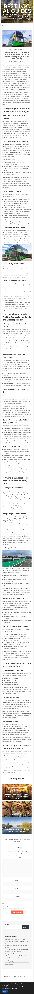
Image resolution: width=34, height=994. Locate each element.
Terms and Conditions (18, 976)
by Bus (9, 839)
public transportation (8, 94)
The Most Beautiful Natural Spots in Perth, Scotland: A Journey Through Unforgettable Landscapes (17, 952)
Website (17, 896)
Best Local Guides (17, 10)
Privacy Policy (7, 976)
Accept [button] (4, 991)
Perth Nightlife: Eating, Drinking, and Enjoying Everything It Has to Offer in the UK (16, 941)
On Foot (24, 839)
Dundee (18, 839)
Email (17, 888)
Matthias (16, 49)
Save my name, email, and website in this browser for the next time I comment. (15, 907)
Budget (10, 61)
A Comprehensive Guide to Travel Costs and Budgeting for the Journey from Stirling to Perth (16, 958)
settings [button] (15, 988)
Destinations (16, 61)
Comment (17, 858)
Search (7, 924)
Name (17, 880)
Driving (14, 839)
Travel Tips (22, 61)
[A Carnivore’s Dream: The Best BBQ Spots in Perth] (17, 809)
